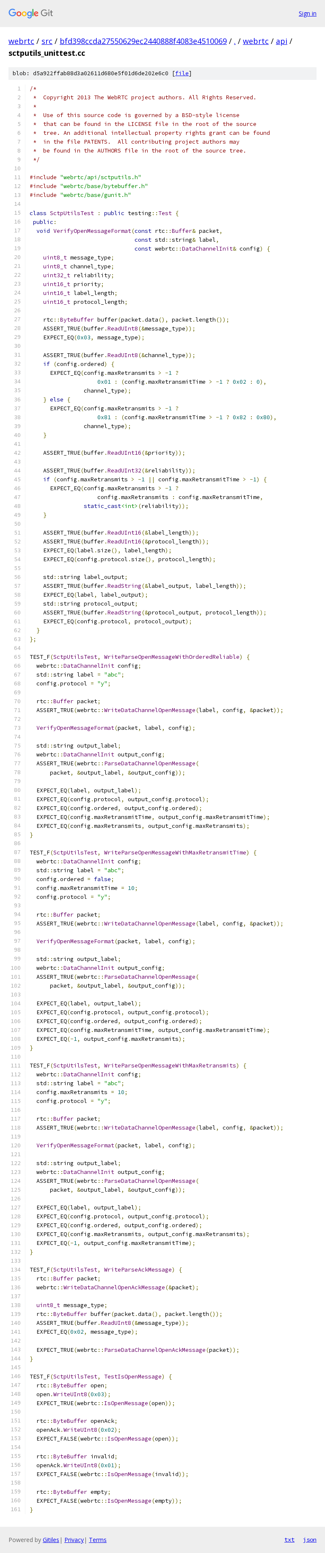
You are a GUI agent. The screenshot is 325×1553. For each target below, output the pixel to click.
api (281, 41)
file (182, 73)
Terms (98, 1540)
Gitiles (51, 1540)
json (310, 1539)
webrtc (21, 41)
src (46, 41)
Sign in (308, 13)
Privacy (74, 1540)
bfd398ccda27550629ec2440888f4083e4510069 (143, 41)
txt (289, 1539)
